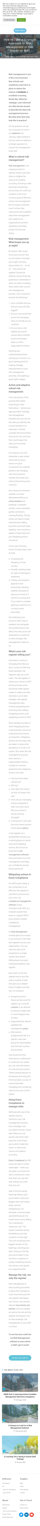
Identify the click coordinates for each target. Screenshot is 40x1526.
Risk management (17, 166)
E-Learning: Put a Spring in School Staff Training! (20, 1458)
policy (25, 828)
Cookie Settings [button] (9, 20)
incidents (22, 92)
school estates (15, 501)
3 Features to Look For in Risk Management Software (20, 1427)
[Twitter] (21, 1515)
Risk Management (19, 932)
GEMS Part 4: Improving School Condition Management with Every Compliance (20, 1395)
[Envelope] (31, 1515)
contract (14, 1007)
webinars (16, 133)
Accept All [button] (21, 20)
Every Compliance (16, 1160)
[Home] (2, 57)
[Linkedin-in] (26, 1515)
